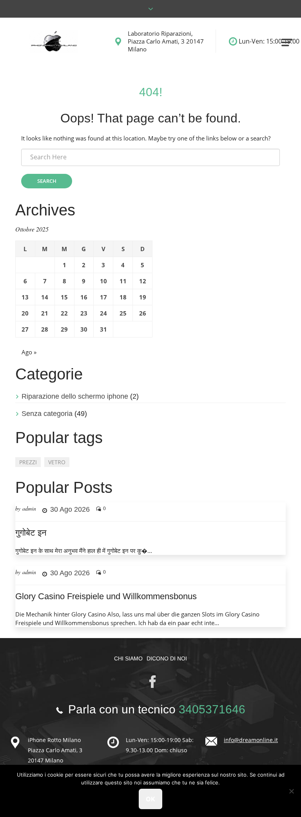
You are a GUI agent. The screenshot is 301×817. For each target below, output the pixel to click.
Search (46, 180)
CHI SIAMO (128, 658)
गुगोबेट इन (31, 533)
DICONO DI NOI (167, 658)
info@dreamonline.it (251, 740)
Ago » (29, 352)
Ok (150, 799)
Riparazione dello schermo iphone (75, 396)
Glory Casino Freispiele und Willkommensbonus (106, 596)
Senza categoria (47, 414)
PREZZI (28, 462)
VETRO (56, 462)
